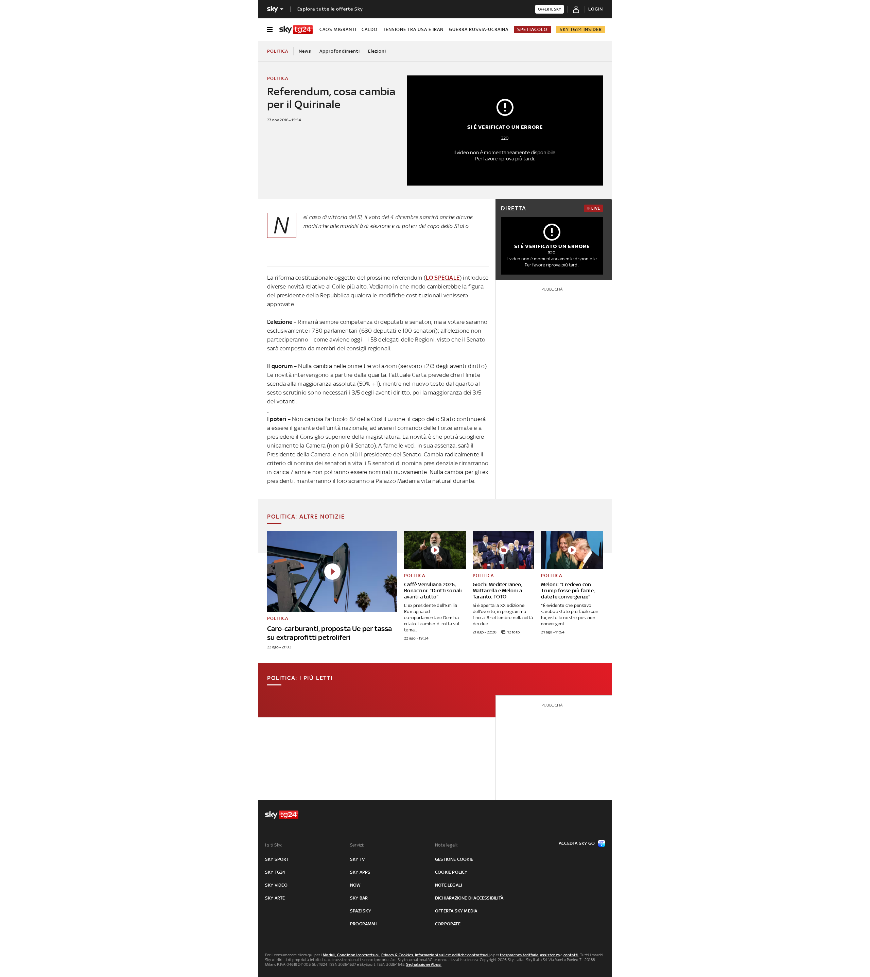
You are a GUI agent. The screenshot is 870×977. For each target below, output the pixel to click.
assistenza (550, 955)
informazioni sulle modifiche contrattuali (452, 955)
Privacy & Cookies (397, 955)
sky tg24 (275, 872)
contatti (571, 955)
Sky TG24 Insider (581, 29)
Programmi (363, 923)
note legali (448, 885)
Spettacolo (532, 29)
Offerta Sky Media (456, 910)
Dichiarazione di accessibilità (469, 898)
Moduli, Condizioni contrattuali (351, 955)
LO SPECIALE (442, 277)
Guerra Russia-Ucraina (478, 29)
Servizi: (357, 845)
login (595, 9)
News (305, 51)
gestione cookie (454, 859)
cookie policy (451, 872)
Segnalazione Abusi (424, 964)
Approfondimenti (339, 51)
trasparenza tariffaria (519, 955)
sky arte (275, 898)
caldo (370, 29)
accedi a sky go (577, 843)
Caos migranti (337, 29)
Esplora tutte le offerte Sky (330, 9)
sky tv (357, 859)
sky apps (360, 872)
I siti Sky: (273, 845)
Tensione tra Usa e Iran (413, 29)
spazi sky (360, 910)
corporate (447, 923)
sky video (276, 885)
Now (355, 885)
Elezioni (377, 51)
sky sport (277, 859)
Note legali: (446, 845)
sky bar (359, 898)
